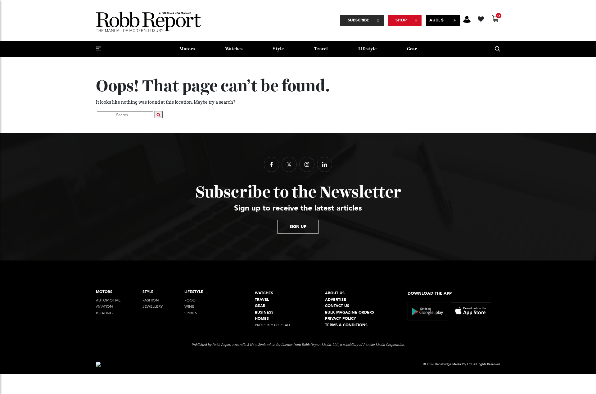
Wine (189, 306)
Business (264, 312)
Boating (104, 313)
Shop (401, 20)
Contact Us (337, 306)
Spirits (190, 313)
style (278, 49)
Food (190, 300)
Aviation (104, 306)
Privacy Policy (340, 318)
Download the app (430, 293)
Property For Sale (273, 325)
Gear (412, 49)
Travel (321, 49)
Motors (187, 49)
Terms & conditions (346, 325)
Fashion (150, 300)
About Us (335, 293)
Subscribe (358, 20)
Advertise (335, 299)
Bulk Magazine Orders (349, 312)
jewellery (152, 306)
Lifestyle (367, 49)
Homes (262, 318)
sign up (298, 226)
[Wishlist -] (481, 18)
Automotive (108, 300)
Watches (233, 49)
